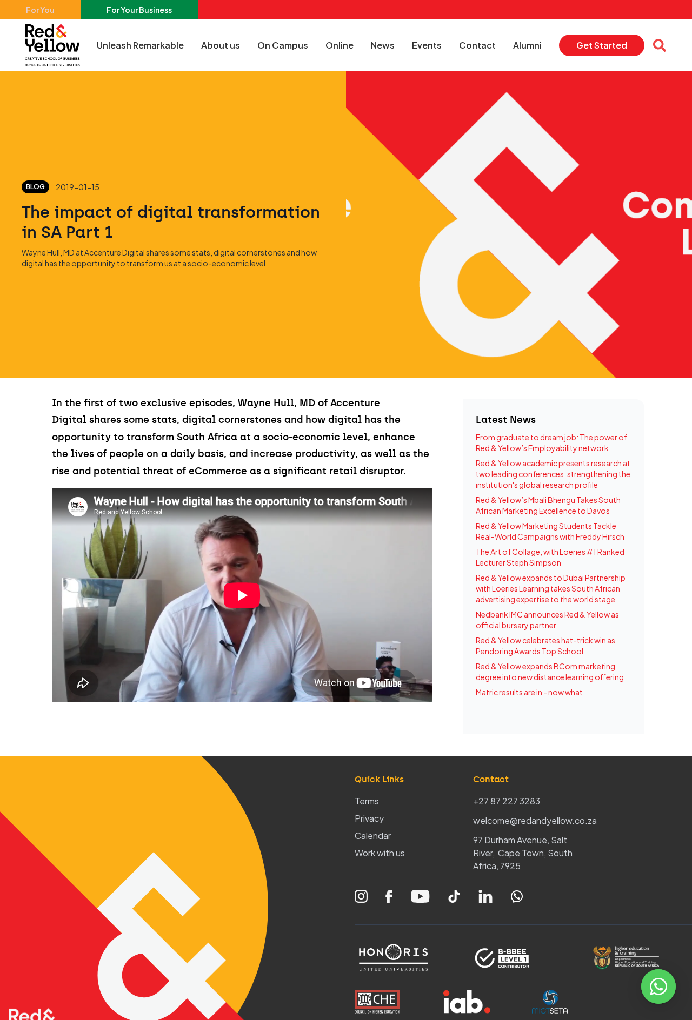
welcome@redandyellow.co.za (535, 820)
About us (220, 45)
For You (40, 10)
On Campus (282, 45)
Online (339, 45)
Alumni (527, 45)
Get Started (601, 45)
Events (427, 45)
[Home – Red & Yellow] (55, 45)
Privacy (369, 818)
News (383, 45)
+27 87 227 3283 (506, 801)
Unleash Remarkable (140, 45)
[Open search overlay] (659, 45)
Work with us (380, 852)
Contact (477, 45)
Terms (367, 801)
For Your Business (139, 10)
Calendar (373, 835)
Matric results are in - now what (529, 692)
